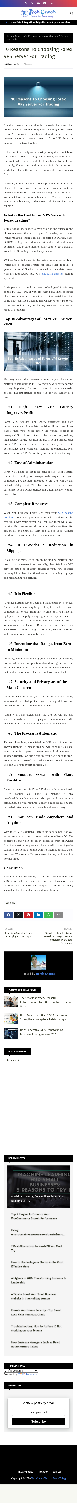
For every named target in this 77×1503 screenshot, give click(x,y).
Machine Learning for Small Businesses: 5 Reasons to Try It (37, 1199)
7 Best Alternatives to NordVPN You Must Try (36, 1248)
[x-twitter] (32, 3)
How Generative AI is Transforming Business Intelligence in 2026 (41, 1032)
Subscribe (38, 1421)
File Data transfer (52, 273)
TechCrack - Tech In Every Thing (48, 1478)
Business (19, 36)
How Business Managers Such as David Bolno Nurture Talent (35, 1344)
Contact (57, 1472)
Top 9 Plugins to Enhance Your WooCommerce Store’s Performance (34, 1216)
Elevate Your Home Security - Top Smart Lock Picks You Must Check (36, 1312)
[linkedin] (38, 3)
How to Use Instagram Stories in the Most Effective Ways (37, 1264)
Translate (31, 1374)
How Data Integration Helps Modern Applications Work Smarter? (41, 23)
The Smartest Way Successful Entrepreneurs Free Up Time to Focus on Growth (45, 1002)
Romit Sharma (24, 64)
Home (10, 36)
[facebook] (26, 3)
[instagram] (51, 3)
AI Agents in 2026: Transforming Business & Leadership (38, 1280)
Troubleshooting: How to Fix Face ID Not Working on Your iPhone (36, 1328)
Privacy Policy (25, 1472)
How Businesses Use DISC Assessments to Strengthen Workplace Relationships (46, 1017)
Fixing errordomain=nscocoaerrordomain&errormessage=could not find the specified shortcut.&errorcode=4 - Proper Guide (37, 1232)
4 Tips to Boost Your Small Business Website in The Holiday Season (33, 1296)
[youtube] (45, 3)
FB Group (43, 1472)
